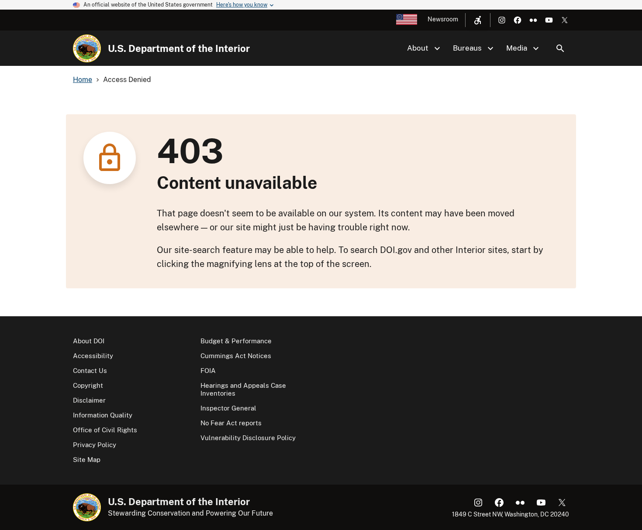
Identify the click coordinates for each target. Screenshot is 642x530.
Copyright (88, 385)
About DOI (88, 341)
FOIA (208, 370)
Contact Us (90, 370)
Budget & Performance (236, 341)
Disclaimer (89, 400)
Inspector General (228, 408)
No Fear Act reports (231, 423)
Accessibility (93, 355)
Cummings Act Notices (235, 355)
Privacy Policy (94, 444)
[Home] (87, 48)
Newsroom (443, 19)
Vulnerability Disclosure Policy (248, 437)
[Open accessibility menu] (478, 20)
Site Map (86, 459)
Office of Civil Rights (105, 430)
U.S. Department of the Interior (179, 48)
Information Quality (102, 415)
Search (560, 48)
